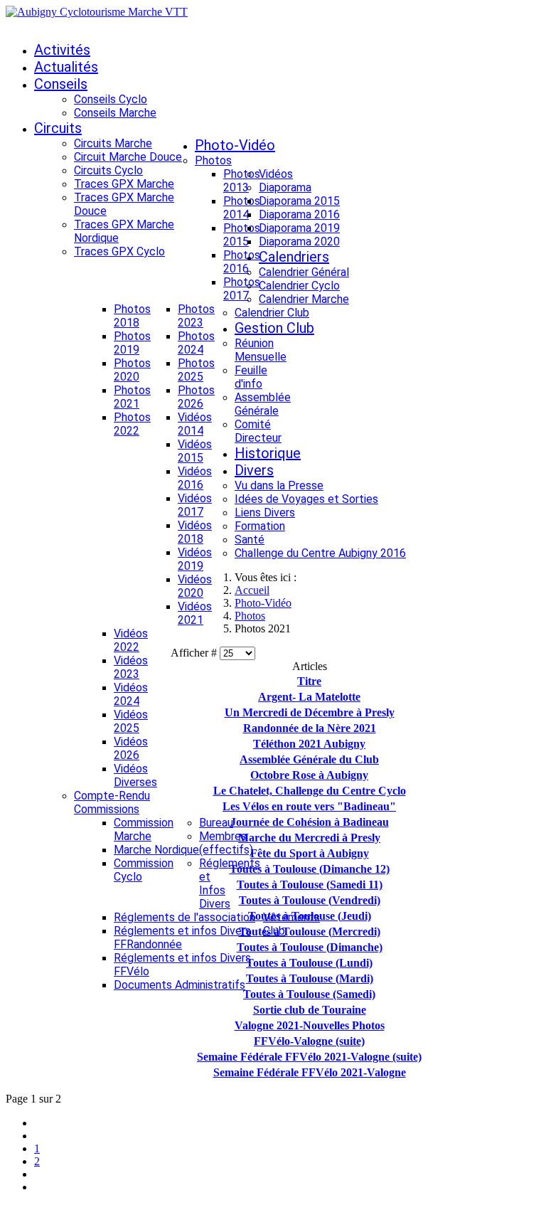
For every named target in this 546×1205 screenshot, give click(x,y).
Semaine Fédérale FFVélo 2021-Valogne (309, 1072)
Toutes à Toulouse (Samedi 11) (309, 884)
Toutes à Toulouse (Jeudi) (309, 916)
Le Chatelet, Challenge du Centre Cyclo (309, 791)
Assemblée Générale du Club (309, 759)
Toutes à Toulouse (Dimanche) (309, 947)
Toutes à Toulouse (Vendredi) (309, 900)
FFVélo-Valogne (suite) (309, 1041)
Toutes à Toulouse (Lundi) (309, 963)
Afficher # (195, 653)
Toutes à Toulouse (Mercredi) (309, 931)
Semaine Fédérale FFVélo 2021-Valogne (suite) (309, 1057)
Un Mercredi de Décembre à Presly (310, 712)
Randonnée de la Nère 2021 (309, 728)
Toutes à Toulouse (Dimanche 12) (310, 869)
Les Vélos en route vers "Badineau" (309, 806)
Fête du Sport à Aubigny (309, 853)
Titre (309, 681)
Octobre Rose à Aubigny (309, 775)
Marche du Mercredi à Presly (309, 838)
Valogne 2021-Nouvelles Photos (310, 1025)
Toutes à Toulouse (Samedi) (309, 994)
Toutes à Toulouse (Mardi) (309, 978)
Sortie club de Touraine (309, 1010)
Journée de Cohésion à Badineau (309, 822)
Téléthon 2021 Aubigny (309, 744)
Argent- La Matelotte (309, 697)
